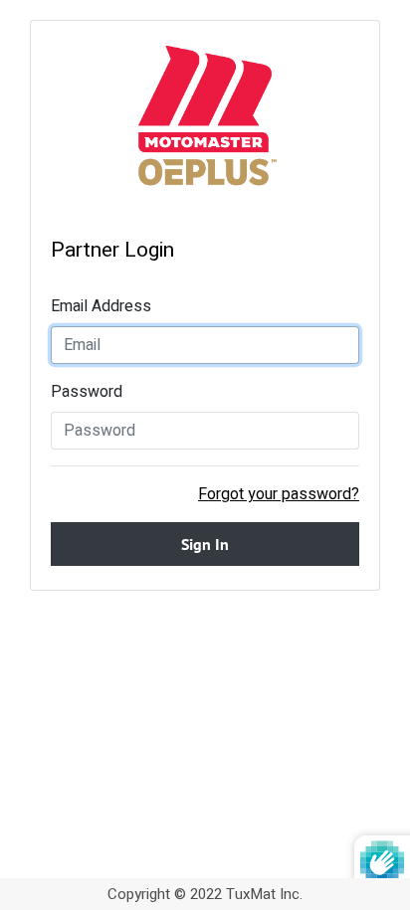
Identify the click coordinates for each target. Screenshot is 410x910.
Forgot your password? (278, 494)
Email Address (101, 306)
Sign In (205, 544)
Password (86, 392)
